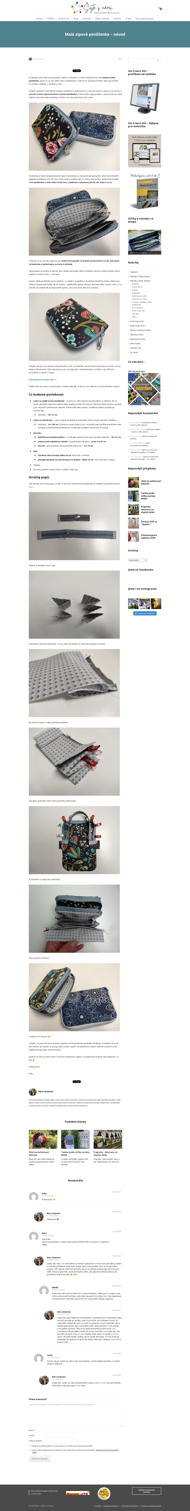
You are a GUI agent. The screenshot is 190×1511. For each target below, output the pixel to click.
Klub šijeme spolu (145, 18)
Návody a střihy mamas (140, 276)
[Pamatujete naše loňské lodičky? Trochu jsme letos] (144, 603)
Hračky (135, 290)
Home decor (137, 287)
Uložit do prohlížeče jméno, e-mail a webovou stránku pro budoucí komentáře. (62, 1446)
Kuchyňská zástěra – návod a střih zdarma (144, 423)
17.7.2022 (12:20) (53, 1357)
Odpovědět (116, 1192)
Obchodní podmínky (129, 1506)
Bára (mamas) (38, 59)
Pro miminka (137, 308)
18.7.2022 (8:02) (58, 1379)
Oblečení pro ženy (139, 299)
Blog (76, 18)
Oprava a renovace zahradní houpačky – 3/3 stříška (143, 451)
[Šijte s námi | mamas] (95, 8)
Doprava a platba (111, 1506)
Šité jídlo (135, 314)
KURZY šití (64, 18)
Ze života (134, 352)
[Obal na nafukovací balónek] (43, 1139)
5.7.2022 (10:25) (52, 1260)
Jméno (32, 1430)
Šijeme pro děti (136, 334)
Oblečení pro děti (139, 296)
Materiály (136, 293)
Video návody (102, 18)
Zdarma (87, 18)
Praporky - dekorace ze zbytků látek (105, 1153)
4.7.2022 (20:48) (47, 1235)
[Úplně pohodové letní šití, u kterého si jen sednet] (133, 603)
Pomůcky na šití (136, 321)
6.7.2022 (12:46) (47, 1196)
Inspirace (134, 272)
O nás (128, 18)
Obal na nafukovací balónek (39, 1153)
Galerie (117, 18)
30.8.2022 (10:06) (63, 1314)
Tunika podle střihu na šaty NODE (75, 1153)
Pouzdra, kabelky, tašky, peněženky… (142, 303)
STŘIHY (50, 18)
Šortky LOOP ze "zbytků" (149, 523)
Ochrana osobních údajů (151, 1506)
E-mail (32, 1435)
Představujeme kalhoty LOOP (149, 536)
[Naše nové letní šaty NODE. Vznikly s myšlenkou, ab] (156, 603)
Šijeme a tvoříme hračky (140, 330)
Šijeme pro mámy (137, 339)
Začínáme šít (135, 348)
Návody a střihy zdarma (140, 281)
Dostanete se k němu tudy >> (42, 379)
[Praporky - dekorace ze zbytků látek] (108, 1139)
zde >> (31, 487)
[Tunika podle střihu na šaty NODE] (75, 1139)
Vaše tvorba (135, 343)
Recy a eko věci (138, 310)
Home (39, 18)
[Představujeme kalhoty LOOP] (133, 536)
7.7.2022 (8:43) (52, 1216)
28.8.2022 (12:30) (58, 1290)
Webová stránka (35, 1441)
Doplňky (135, 284)
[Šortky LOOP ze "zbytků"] (133, 523)
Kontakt (97, 1506)
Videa (134, 317)
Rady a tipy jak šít (137, 325)
